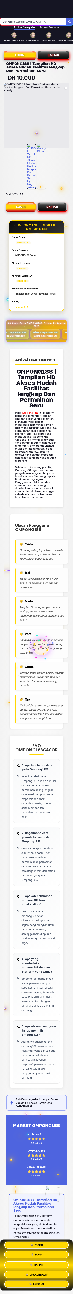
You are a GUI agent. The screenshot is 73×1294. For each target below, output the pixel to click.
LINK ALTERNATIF (39, 1273)
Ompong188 (30, 412)
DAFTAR (53, 55)
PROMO (39, 1246)
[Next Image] (66, 116)
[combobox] (33, 21)
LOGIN (19, 55)
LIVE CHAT (38, 1283)
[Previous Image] (6, 116)
